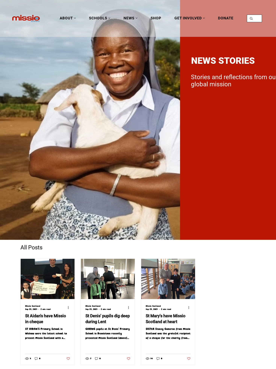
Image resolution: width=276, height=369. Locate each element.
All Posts (31, 247)
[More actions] (69, 307)
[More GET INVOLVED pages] (204, 18)
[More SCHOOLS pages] (109, 18)
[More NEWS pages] (136, 18)
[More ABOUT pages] (75, 18)
